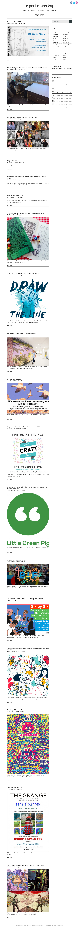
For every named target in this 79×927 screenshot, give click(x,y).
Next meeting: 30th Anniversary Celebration (22, 117)
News (47, 10)
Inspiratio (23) (66, 42)
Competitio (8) (56, 55)
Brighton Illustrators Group (40, 6)
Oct (67, 84)
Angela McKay (12, 161)
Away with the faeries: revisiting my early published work (26, 213)
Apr (58, 92)
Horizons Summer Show (15, 787)
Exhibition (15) (56, 48)
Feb (54, 81)
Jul (62, 98)
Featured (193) (66, 32)
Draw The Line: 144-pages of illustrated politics (23, 273)
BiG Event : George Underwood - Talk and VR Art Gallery (26, 865)
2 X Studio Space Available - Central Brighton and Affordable (27, 68)
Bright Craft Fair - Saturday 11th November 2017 (23, 427)
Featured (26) (55, 42)
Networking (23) (66, 44)
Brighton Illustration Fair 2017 (17, 560)
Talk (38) (54, 38)
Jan (53, 81)
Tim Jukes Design (59, 925)
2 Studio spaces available (15, 196)
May (59, 84)
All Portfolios (41, 10)
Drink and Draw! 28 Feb (15, 22)
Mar (56, 92)
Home (24, 10)
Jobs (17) (65, 46)
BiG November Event (14, 379)
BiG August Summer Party (16, 710)
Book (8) (64, 55)
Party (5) (64, 57)
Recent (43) (55, 36)
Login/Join (53, 10)
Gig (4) (54, 59)
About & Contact (32, 10)
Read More (9, 60)
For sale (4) (65, 59)
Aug (64, 84)
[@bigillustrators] (74, 2)
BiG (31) (54, 40)
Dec (71, 95)
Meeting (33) (65, 38)
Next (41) (65, 36)
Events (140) (55, 34)
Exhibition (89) (66, 34)
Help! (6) (54, 57)
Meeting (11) (55, 53)
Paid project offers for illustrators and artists (22, 333)
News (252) (55, 32)
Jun (61, 84)
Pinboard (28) (65, 40)
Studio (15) (65, 48)
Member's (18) (56, 46)
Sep (66, 84)
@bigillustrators (57, 68)
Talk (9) (64, 53)
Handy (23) (55, 44)
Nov (69, 84)
